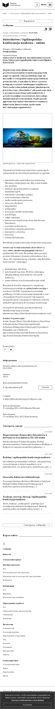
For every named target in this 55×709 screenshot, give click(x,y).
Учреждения (8, 672)
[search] (37, 5)
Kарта (5, 668)
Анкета (6, 655)
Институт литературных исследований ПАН (30, 691)
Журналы (7, 594)
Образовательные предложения (17, 611)
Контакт (6, 643)
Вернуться (29, 21)
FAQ (4, 639)
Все (4, 569)
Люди (5, 676)
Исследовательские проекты (16, 572)
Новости (7, 554)
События (3, 14)
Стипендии (8, 615)
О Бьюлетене (9, 628)
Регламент (7, 647)
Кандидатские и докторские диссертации (22, 576)
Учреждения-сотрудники (14, 636)
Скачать (45, 387)
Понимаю (27, 705)
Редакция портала (11, 632)
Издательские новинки (13, 597)
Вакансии (7, 618)
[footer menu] (4, 544)
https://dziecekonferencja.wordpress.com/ (32, 313)
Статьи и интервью (12, 560)
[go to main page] (12, 5)
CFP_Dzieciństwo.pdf (13, 387)
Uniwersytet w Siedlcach (14, 58)
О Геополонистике (11, 664)
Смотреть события (34, 525)
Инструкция (8, 651)
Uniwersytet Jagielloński (19, 60)
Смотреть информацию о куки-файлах (27, 700)
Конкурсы (7, 580)
